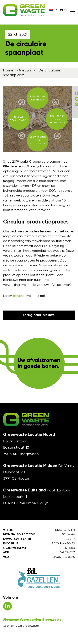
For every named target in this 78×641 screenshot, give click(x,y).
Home (8, 70)
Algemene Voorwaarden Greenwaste (32, 619)
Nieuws (25, 70)
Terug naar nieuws (39, 315)
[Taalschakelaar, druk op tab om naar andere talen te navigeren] (53, 9)
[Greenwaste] (24, 10)
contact (19, 296)
